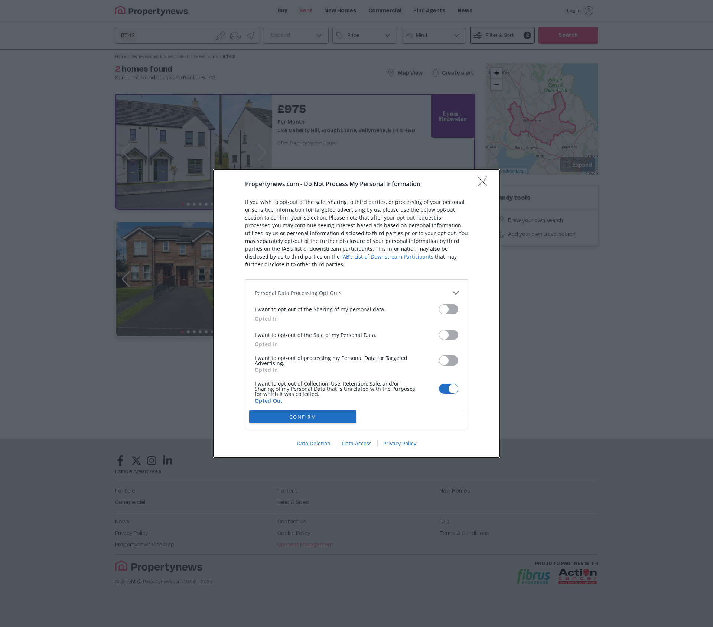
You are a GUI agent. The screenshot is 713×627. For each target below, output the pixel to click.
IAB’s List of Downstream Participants (387, 256)
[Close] (485, 184)
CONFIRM (302, 416)
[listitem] (356, 293)
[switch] (448, 309)
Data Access (357, 443)
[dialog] (356, 313)
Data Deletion (314, 443)
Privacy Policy (399, 443)
